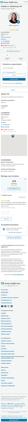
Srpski (16, 406)
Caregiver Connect (6, 340)
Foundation (4, 375)
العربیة (6, 403)
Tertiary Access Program (7, 343)
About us (3, 370)
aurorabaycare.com (6, 300)
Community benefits (6, 383)
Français (18, 403)
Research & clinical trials (8, 353)
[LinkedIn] (12, 306)
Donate (3, 380)
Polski (4, 406)
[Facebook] (5, 306)
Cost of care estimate (7, 326)
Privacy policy (4, 416)
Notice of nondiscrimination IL (17, 417)
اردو (7, 408)
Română (8, 406)
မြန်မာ (9, 403)
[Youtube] (2, 306)
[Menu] (27, 2)
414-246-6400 (6, 41)
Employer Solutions (6, 360)
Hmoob (11, 405)
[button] (18, 22)
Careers (3, 346)
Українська (3, 408)
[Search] (24, 2)
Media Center (4, 372)
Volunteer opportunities (7, 377)
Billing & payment (6, 321)
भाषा (8, 405)
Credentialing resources (7, 351)
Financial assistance (6, 328)
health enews (5, 315)
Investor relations (6, 363)
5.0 (7, 200)
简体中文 (12, 403)
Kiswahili (21, 406)
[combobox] (14, 68)
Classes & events (5, 318)
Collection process (6, 331)
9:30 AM (14, 75)
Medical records (5, 334)
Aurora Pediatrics (5, 32)
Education (4, 348)
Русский (13, 406)
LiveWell (3, 313)
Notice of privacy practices (13, 416)
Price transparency (6, 323)
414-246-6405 (6, 43)
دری (15, 403)
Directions (3, 39)
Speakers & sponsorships (8, 385)
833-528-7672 (19, 83)
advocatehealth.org (6, 302)
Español (2, 403)
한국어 (21, 405)
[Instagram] (8, 306)
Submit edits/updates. (18, 274)
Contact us (4, 295)
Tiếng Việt (11, 408)
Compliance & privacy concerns (9, 297)
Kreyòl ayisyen (4, 405)
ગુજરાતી (22, 403)
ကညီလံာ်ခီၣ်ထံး (16, 405)
